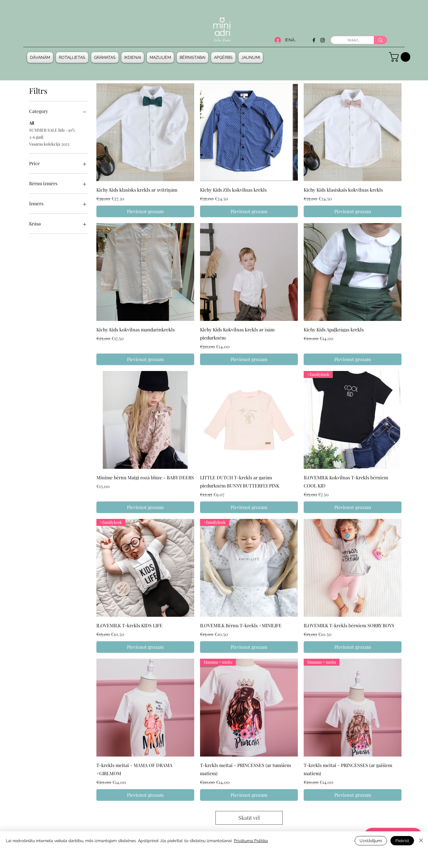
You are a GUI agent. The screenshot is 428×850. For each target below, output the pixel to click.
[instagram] (323, 40)
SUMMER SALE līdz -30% (52, 130)
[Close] (421, 840)
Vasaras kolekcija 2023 (49, 144)
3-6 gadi (36, 137)
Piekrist (402, 840)
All (31, 123)
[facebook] (314, 40)
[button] (40, 57)
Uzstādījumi (371, 840)
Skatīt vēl (249, 817)
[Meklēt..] (380, 40)
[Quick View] (145, 132)
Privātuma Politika (251, 840)
